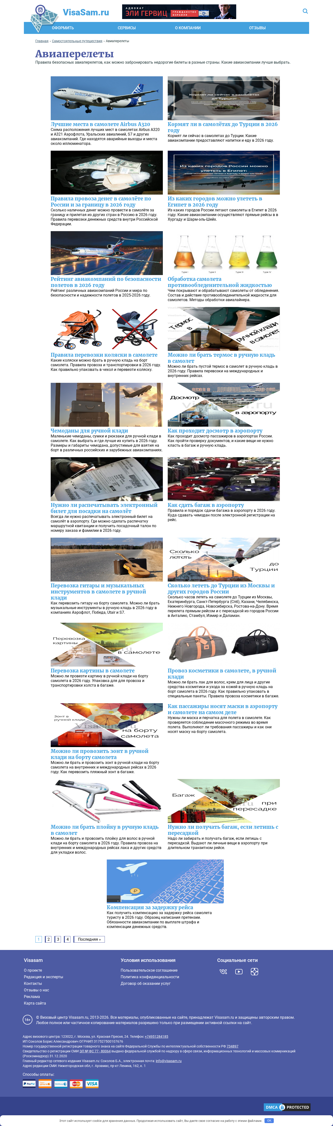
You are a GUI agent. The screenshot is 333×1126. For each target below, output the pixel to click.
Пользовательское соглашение (149, 970)
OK (269, 1120)
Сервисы (127, 28)
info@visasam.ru (169, 1061)
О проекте (33, 970)
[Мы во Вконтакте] (223, 971)
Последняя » (89, 939)
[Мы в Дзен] (254, 971)
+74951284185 (156, 1036)
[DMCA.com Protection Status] (287, 1107)
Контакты (33, 983)
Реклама (32, 996)
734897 (232, 1046)
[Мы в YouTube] (239, 971)
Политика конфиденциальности (150, 977)
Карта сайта (35, 1003)
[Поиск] (305, 12)
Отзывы (257, 28)
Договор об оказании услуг (146, 983)
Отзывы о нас (36, 990)
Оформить (63, 28)
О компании (188, 28)
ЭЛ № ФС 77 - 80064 (95, 1051)
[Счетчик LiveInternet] (25, 1108)
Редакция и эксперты (43, 977)
